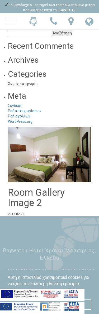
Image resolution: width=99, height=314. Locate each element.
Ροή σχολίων (19, 116)
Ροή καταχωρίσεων (24, 111)
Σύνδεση (15, 105)
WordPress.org (20, 121)
